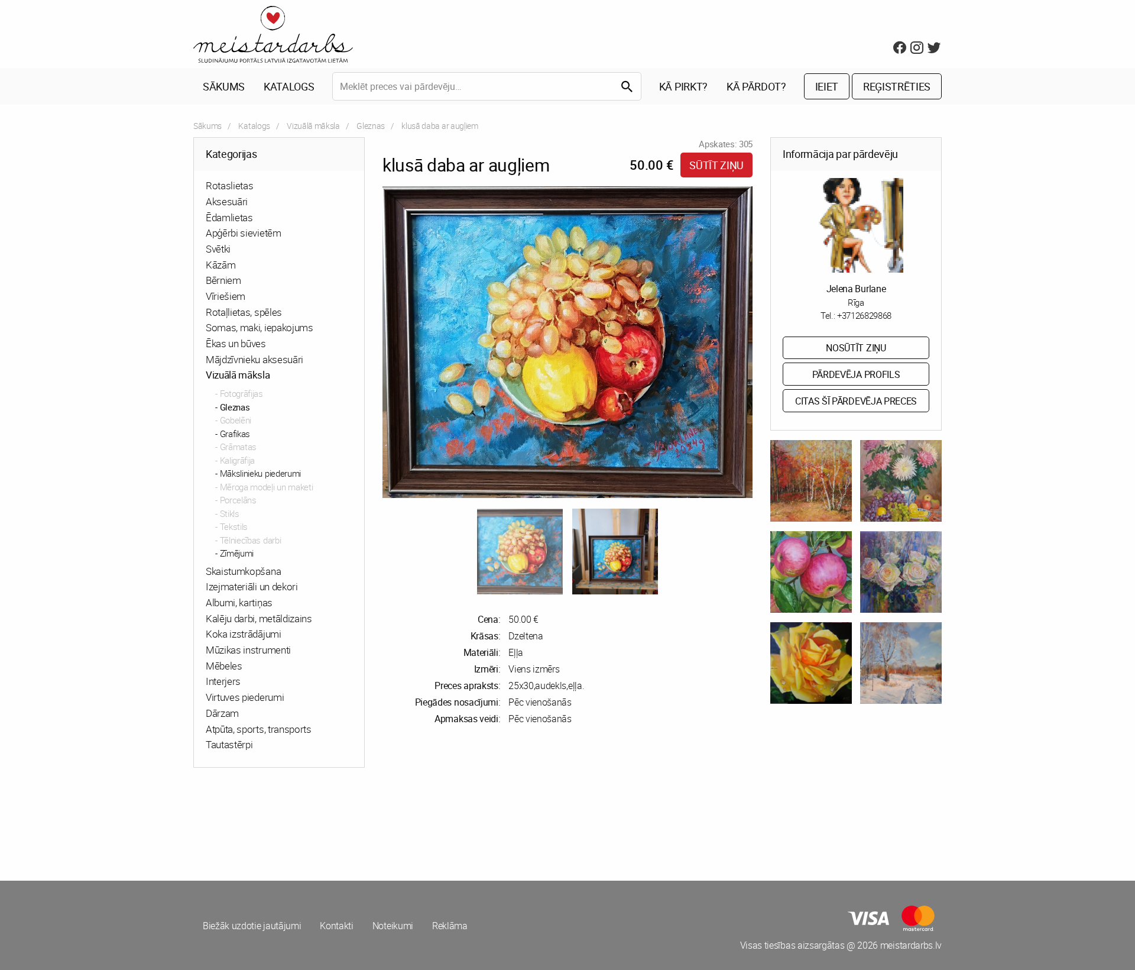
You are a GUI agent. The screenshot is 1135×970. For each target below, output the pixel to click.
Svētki (218, 249)
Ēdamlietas (229, 217)
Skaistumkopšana (243, 571)
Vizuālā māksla (313, 125)
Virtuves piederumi (245, 697)
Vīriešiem (225, 296)
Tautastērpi (229, 744)
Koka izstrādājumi (243, 634)
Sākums (224, 86)
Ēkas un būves (236, 343)
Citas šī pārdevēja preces (856, 401)
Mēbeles (224, 665)
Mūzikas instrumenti (248, 650)
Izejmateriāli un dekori (252, 586)
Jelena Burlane (856, 288)
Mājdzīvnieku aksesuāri (254, 359)
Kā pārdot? (756, 86)
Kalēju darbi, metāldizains (259, 618)
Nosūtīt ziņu (856, 347)
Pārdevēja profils (856, 374)
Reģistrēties (896, 86)
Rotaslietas (229, 185)
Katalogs (289, 86)
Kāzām (220, 264)
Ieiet (826, 86)
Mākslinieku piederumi (260, 473)
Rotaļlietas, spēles (244, 312)
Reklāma (450, 925)
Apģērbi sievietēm (243, 233)
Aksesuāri (227, 201)
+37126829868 (864, 315)
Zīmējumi (237, 553)
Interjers (223, 681)
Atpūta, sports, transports (259, 729)
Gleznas (370, 125)
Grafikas (235, 433)
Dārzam (222, 713)
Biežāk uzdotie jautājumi (252, 925)
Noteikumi (392, 925)
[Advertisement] (378, 821)
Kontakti (336, 925)
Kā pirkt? (683, 86)
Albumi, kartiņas (239, 602)
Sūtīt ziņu (716, 165)
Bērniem (223, 280)
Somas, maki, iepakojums (259, 327)
